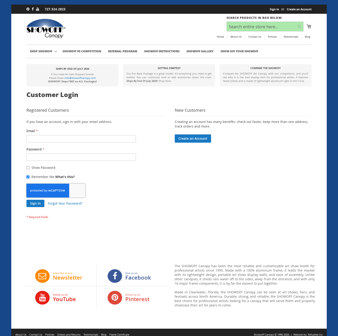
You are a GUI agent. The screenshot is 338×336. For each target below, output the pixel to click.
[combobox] (265, 26)
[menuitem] (82, 51)
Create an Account (299, 9)
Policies (272, 36)
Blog (307, 36)
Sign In (274, 9)
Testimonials (291, 36)
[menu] (169, 51)
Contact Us (254, 36)
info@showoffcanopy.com (80, 78)
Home (220, 36)
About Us (236, 36)
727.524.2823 (55, 9)
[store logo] (46, 29)
